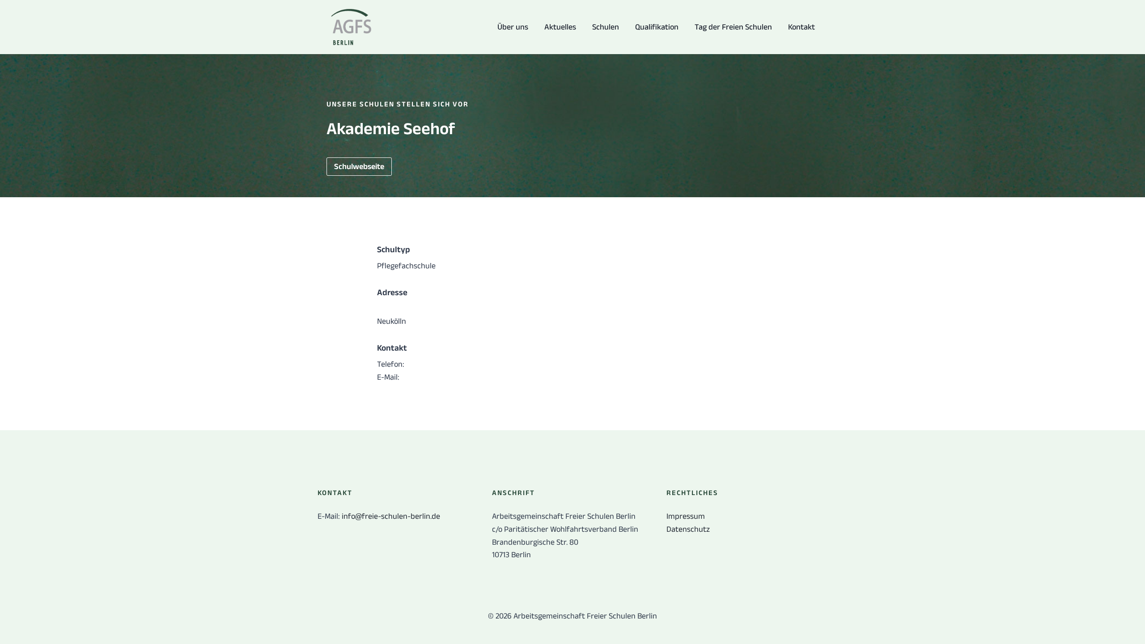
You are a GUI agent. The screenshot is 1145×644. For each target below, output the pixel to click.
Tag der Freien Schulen (733, 26)
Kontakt (801, 26)
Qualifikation (657, 26)
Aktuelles (560, 26)
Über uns (512, 26)
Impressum (685, 516)
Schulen (605, 26)
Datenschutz (688, 529)
